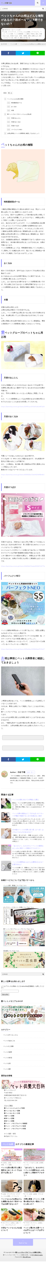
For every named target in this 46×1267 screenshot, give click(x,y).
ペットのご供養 (8, 1046)
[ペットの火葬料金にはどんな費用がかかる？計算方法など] (6, 866)
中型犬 (33, 33)
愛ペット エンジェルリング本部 (13, 1108)
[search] (43, 8)
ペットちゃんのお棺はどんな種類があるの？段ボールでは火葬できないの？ (11, 1201)
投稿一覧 (30, 772)
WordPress (27, 1257)
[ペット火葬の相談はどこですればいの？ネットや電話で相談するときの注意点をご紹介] (6, 817)
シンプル (26, 1164)
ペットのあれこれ (9, 1041)
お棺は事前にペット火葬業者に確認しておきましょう (22, 133)
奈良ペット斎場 (7, 1121)
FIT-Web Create (37, 1255)
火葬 (15, 37)
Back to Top (23, 1243)
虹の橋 (26, 37)
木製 (10, 110)
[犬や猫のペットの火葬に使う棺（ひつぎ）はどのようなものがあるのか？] (6, 833)
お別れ (40, 1222)
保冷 (37, 33)
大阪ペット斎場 (7, 1116)
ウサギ (27, 1222)
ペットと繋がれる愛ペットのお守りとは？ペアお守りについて (34, 1230)
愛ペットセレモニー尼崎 (10, 1111)
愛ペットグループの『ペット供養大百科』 (28, 1252)
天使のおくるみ (14, 122)
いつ (26, 1162)
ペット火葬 (9, 33)
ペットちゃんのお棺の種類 (14, 99)
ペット (14, 1162)
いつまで (31, 1162)
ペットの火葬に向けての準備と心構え (25, 800)
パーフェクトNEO (14, 129)
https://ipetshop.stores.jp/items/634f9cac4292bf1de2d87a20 (23, 406)
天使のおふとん (14, 118)
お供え (5, 1162)
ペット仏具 (17, 29)
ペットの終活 (7, 1057)
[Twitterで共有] (23, 53)
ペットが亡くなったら (10, 1035)
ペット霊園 (8, 1164)
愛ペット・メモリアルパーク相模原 (14, 1123)
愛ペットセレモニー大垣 (10, 1113)
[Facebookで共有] (8, 53)
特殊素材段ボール (14, 103)
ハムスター (27, 1225)
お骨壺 (41, 1162)
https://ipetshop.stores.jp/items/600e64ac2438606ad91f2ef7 (23, 649)
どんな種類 (26, 31)
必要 (29, 35)
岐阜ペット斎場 (7, 1118)
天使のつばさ (14, 35)
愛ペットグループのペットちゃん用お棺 (18, 114)
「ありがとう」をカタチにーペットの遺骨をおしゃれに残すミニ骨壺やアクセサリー (34, 1171)
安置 (20, 35)
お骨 (5, 31)
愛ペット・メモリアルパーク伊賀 (13, 1128)
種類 (21, 37)
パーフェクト (35, 31)
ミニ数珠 (27, 33)
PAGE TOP (42, 1226)
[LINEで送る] (37, 53)
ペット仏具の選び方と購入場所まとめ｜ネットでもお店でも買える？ (11, 1170)
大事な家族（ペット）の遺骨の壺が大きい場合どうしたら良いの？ (34, 1201)
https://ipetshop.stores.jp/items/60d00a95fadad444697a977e (23, 566)
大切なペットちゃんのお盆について (11, 1229)
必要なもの (35, 35)
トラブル (19, 31)
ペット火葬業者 (18, 33)
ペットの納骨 (7, 1052)
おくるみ (12, 106)
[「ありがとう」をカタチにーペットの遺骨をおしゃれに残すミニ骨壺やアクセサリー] (6, 850)
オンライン (6, 1222)
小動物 (25, 35)
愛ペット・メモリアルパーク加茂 (13, 1126)
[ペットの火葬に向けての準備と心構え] (6, 803)
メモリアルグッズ (10, 1225)
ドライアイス (12, 31)
